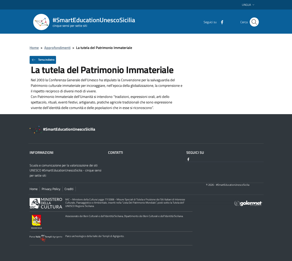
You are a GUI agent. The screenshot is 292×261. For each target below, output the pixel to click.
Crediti (69, 188)
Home (34, 47)
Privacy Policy (51, 188)
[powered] (248, 203)
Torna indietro (46, 59)
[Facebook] (220, 21)
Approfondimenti (57, 47)
